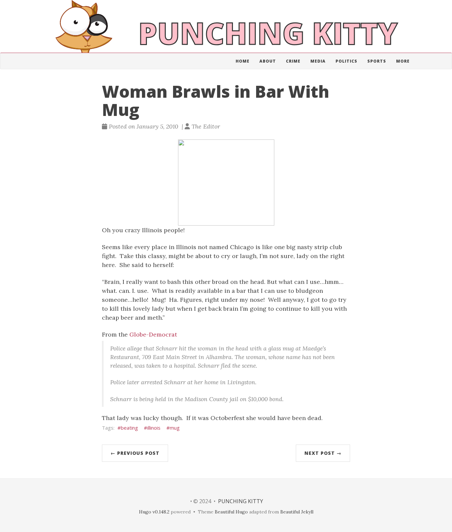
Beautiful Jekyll (296, 512)
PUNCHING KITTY (240, 501)
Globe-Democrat (153, 334)
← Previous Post (135, 453)
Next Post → (322, 453)
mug (175, 427)
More (403, 61)
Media (318, 61)
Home (242, 61)
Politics (346, 61)
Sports (376, 61)
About (267, 61)
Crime (293, 61)
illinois (153, 427)
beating (129, 427)
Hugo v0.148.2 (154, 512)
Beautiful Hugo (231, 512)
